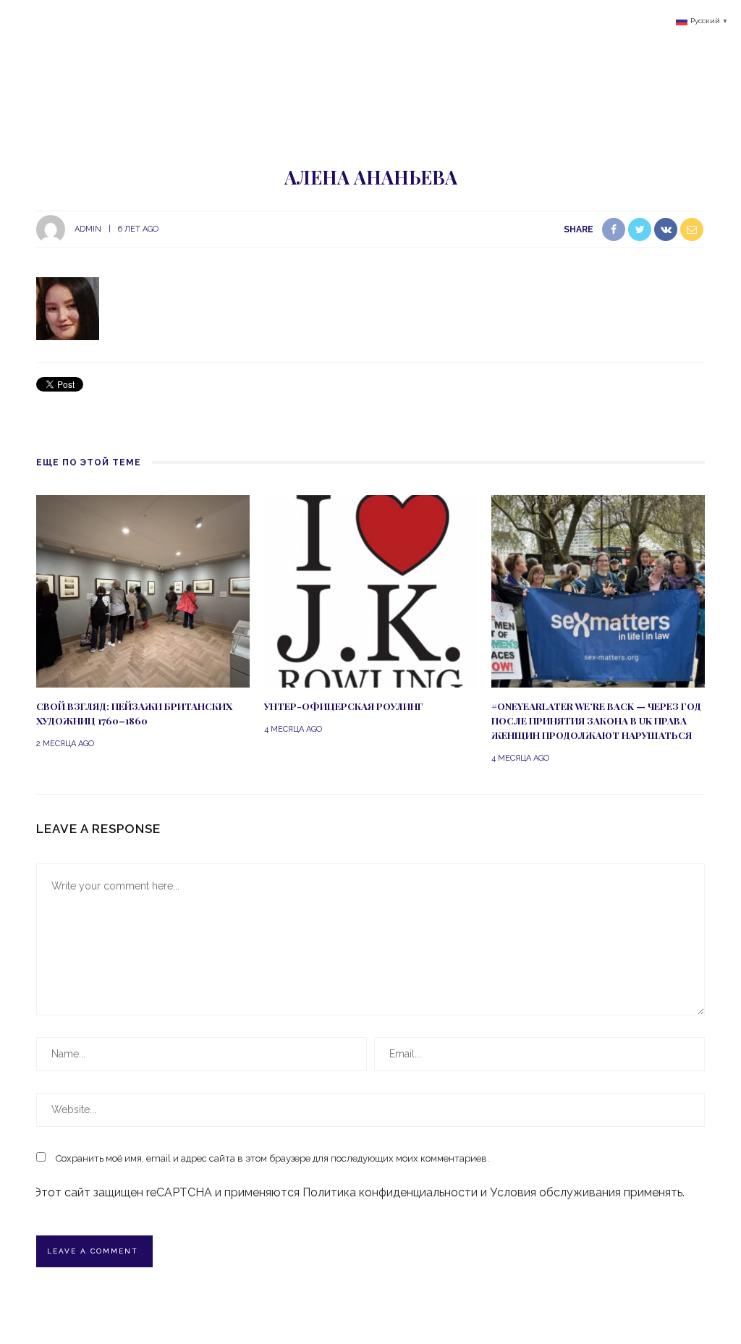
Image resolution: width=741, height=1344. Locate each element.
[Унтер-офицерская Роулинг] (371, 590)
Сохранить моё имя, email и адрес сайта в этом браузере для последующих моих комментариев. (272, 1158)
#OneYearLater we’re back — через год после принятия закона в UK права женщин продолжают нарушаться (596, 720)
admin (88, 229)
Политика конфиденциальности (390, 1192)
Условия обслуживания (555, 1192)
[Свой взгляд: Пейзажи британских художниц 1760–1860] (143, 590)
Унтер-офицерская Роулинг (343, 705)
